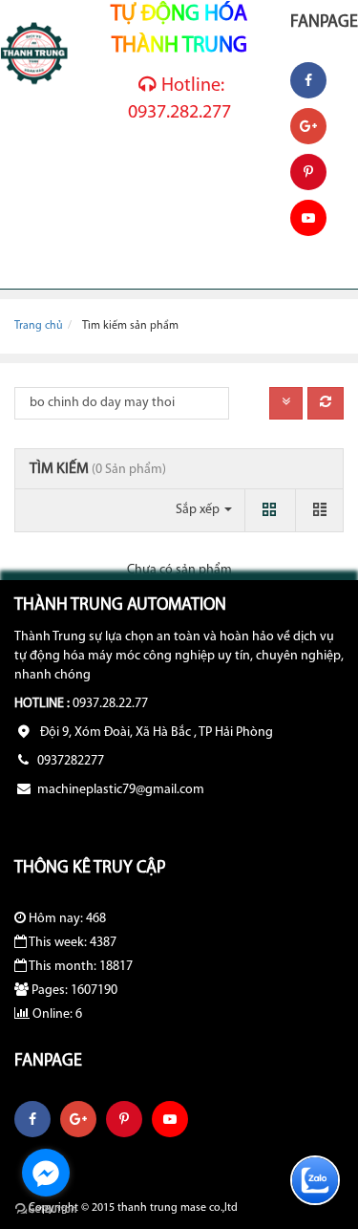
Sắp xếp (199, 510)
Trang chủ (38, 326)
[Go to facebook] (46, 1173)
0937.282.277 (179, 99)
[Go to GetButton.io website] (45, 1209)
